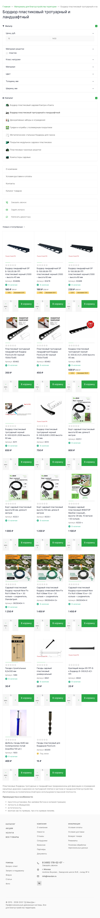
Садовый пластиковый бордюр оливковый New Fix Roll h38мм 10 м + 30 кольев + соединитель (50, 592)
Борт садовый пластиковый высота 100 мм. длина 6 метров (50, 510)
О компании (42, 827)
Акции (9, 828)
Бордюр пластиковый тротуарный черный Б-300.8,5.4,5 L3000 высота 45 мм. (81, 353)
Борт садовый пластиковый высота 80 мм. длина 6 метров (18, 510)
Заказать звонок (50, 865)
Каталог (10, 824)
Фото (8, 884)
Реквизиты (72, 841)
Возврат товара (75, 836)
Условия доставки (76, 832)
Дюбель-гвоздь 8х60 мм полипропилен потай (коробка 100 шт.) (16, 746)
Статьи (9, 879)
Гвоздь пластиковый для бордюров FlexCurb (48, 744)
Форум (9, 875)
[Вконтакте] (39, 883)
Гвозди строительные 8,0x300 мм (15, 669)
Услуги (10, 833)
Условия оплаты (75, 827)
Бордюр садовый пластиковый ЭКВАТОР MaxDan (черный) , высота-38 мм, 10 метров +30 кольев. (80, 513)
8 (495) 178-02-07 (52, 862)
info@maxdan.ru (49, 876)
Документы (42, 854)
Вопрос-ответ (12, 866)
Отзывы (40, 836)
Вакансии (41, 845)
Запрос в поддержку (15, 871)
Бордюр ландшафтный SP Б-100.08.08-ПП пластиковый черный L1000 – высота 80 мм (81, 272)
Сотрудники (42, 841)
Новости (40, 832)
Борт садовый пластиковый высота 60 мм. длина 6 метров (81, 432)
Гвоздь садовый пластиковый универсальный (44, 671)
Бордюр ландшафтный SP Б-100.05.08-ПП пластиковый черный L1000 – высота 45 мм (18, 272)
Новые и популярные (13, 227)
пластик (13, 53)
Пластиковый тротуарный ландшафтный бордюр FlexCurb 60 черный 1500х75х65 (17, 353)
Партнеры (41, 849)
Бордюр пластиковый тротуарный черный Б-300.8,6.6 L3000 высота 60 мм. (17, 433)
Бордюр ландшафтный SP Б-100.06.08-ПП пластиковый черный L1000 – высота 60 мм (50, 272)
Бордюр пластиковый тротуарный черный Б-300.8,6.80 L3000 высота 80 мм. (49, 433)
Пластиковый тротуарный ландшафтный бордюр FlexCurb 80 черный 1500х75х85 (49, 353)
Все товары (12, 837)
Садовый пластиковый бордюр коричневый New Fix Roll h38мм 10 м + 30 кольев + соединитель (80, 592)
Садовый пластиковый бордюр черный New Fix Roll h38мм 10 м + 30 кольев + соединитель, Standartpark (16, 593)
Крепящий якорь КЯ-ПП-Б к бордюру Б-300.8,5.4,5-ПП (80, 671)
